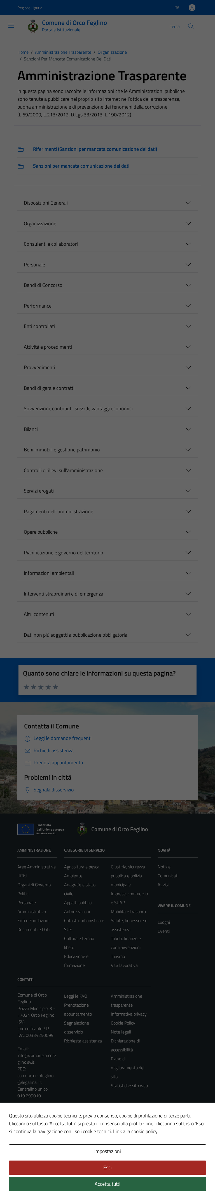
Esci (107, 1167)
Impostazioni (107, 1151)
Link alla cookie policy (135, 1131)
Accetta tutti (107, 1184)
